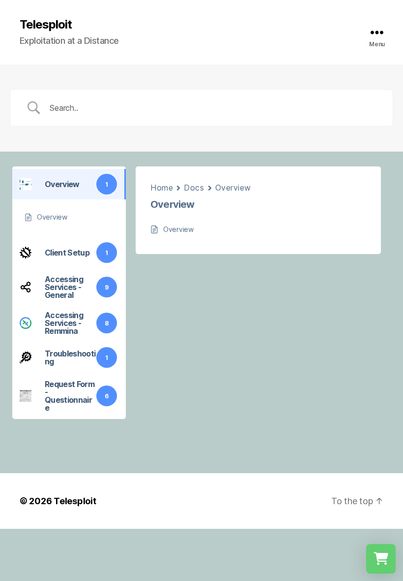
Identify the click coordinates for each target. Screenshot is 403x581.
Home (161, 188)
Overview (233, 188)
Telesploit (46, 25)
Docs (194, 188)
